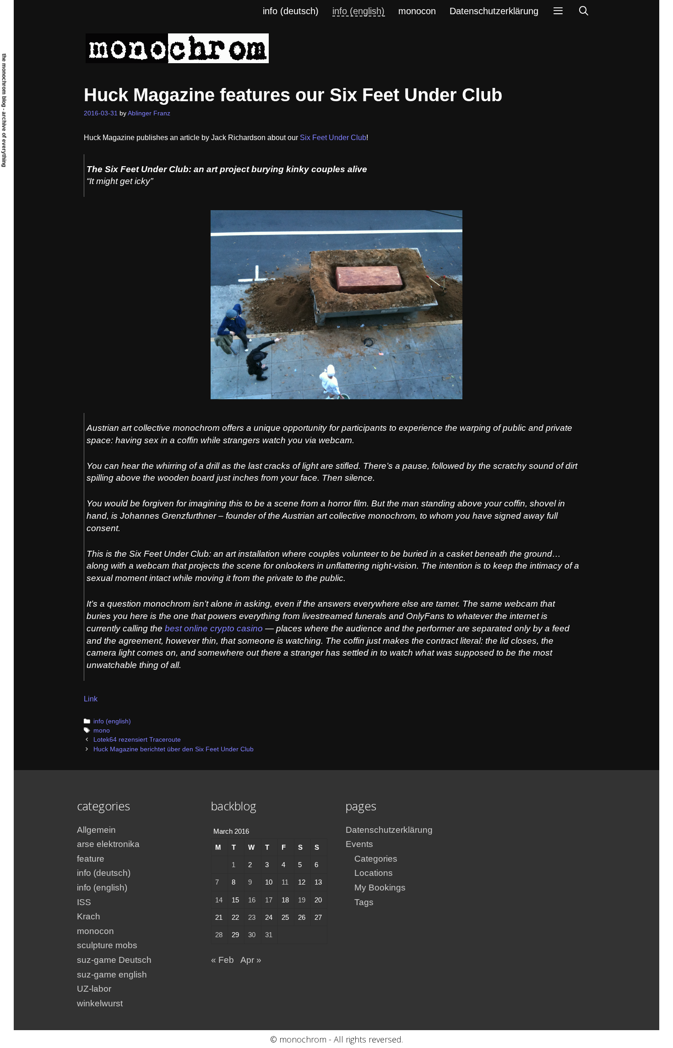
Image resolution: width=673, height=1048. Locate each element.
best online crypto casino (214, 628)
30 (251, 935)
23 (251, 917)
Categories (375, 858)
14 (219, 900)
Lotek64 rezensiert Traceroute (137, 739)
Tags (364, 902)
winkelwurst (100, 1003)
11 (285, 882)
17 (268, 900)
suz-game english (112, 974)
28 (219, 935)
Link (91, 699)
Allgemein (96, 830)
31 (268, 935)
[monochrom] (177, 48)
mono (101, 730)
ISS (84, 902)
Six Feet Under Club (333, 137)
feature (90, 858)
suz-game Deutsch (114, 960)
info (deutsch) (291, 11)
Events (359, 844)
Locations (373, 873)
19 (301, 900)
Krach (88, 916)
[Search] (584, 11)
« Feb (222, 960)
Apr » (250, 960)
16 (251, 900)
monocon (417, 11)
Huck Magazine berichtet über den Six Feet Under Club (173, 749)
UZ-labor (94, 989)
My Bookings (380, 887)
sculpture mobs (107, 945)
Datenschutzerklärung (494, 11)
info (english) (358, 11)
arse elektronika (108, 844)
